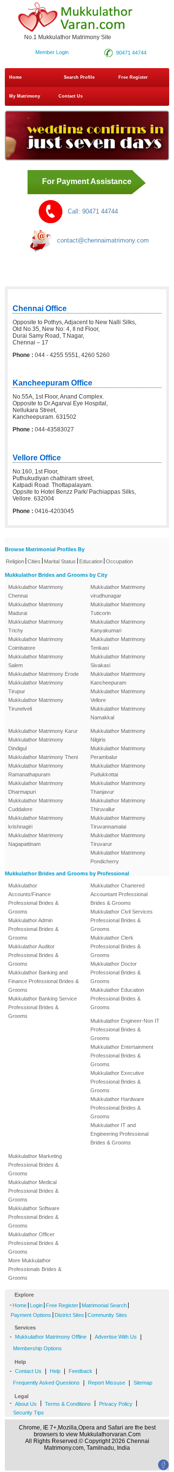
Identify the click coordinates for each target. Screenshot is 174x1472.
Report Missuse (106, 1383)
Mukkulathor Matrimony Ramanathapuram (35, 770)
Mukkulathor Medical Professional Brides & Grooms (33, 1190)
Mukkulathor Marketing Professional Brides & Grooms (35, 1164)
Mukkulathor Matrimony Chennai (35, 591)
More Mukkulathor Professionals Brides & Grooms (34, 1269)
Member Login (52, 52)
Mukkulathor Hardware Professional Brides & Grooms (117, 1107)
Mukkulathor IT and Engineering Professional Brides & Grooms (119, 1133)
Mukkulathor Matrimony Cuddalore (35, 805)
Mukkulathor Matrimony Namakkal (117, 713)
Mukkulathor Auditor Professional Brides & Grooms (33, 955)
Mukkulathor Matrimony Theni (43, 757)
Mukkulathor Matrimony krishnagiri (35, 822)
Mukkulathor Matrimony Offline (51, 1337)
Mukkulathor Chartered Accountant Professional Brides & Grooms (118, 894)
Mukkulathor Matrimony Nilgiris (117, 735)
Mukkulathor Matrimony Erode (43, 674)
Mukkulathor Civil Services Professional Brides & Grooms (121, 920)
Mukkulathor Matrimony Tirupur (35, 687)
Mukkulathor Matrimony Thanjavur (117, 787)
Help (55, 1371)
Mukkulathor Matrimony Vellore (117, 695)
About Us (26, 1404)
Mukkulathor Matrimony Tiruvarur (117, 839)
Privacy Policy (115, 1404)
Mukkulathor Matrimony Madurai (35, 608)
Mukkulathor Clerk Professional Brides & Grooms (115, 946)
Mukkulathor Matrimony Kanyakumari (117, 626)
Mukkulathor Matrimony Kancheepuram (117, 678)
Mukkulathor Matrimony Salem (35, 661)
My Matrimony (24, 96)
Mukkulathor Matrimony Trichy (35, 626)
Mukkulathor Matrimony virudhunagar (117, 591)
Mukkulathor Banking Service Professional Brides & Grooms (42, 1007)
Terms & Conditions (68, 1404)
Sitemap (142, 1383)
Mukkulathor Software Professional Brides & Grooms (33, 1217)
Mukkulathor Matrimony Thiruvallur (117, 805)
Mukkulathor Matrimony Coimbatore (35, 643)
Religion (15, 561)
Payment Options (31, 1315)
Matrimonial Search (104, 1305)
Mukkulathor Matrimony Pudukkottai (117, 770)
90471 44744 (131, 53)
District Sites (69, 1315)
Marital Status (60, 561)
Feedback (80, 1371)
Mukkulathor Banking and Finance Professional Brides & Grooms (43, 981)
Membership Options (37, 1348)
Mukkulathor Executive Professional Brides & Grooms (117, 1081)
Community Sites (107, 1315)
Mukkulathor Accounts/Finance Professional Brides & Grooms (33, 899)
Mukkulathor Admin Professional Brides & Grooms (33, 929)
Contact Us (70, 96)
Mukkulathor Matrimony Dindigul (35, 744)
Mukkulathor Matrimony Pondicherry (117, 857)
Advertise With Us (116, 1337)
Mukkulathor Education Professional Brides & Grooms (117, 998)
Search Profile (79, 77)
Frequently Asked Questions (46, 1383)
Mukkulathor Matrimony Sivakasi (117, 661)
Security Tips (28, 1412)
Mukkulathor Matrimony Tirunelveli (35, 704)
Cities (34, 561)
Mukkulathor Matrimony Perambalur (117, 752)
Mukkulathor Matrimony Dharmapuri (35, 787)
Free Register (133, 77)
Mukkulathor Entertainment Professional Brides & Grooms (121, 1055)
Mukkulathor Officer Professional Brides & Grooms (33, 1243)
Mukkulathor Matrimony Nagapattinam (35, 839)
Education (90, 561)
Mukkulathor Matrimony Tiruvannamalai (117, 822)
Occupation (119, 561)
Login (36, 1305)
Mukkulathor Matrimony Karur (43, 731)
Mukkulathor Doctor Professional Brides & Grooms (115, 972)
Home (15, 77)
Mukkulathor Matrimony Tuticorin (117, 608)
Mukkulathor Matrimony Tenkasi (117, 643)
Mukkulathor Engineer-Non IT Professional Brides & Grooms (125, 1029)
